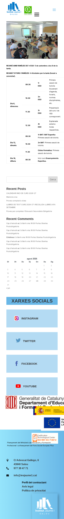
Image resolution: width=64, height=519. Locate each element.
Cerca (53, 179)
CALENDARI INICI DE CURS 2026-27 (21, 193)
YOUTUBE (30, 386)
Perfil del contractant (34, 482)
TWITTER (29, 341)
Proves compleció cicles (16, 201)
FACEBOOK (29, 363)
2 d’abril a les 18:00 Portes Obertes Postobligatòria (35, 237)
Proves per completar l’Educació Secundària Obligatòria (29, 211)
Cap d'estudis (12, 223)
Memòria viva (11, 197)
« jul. (8, 288)
